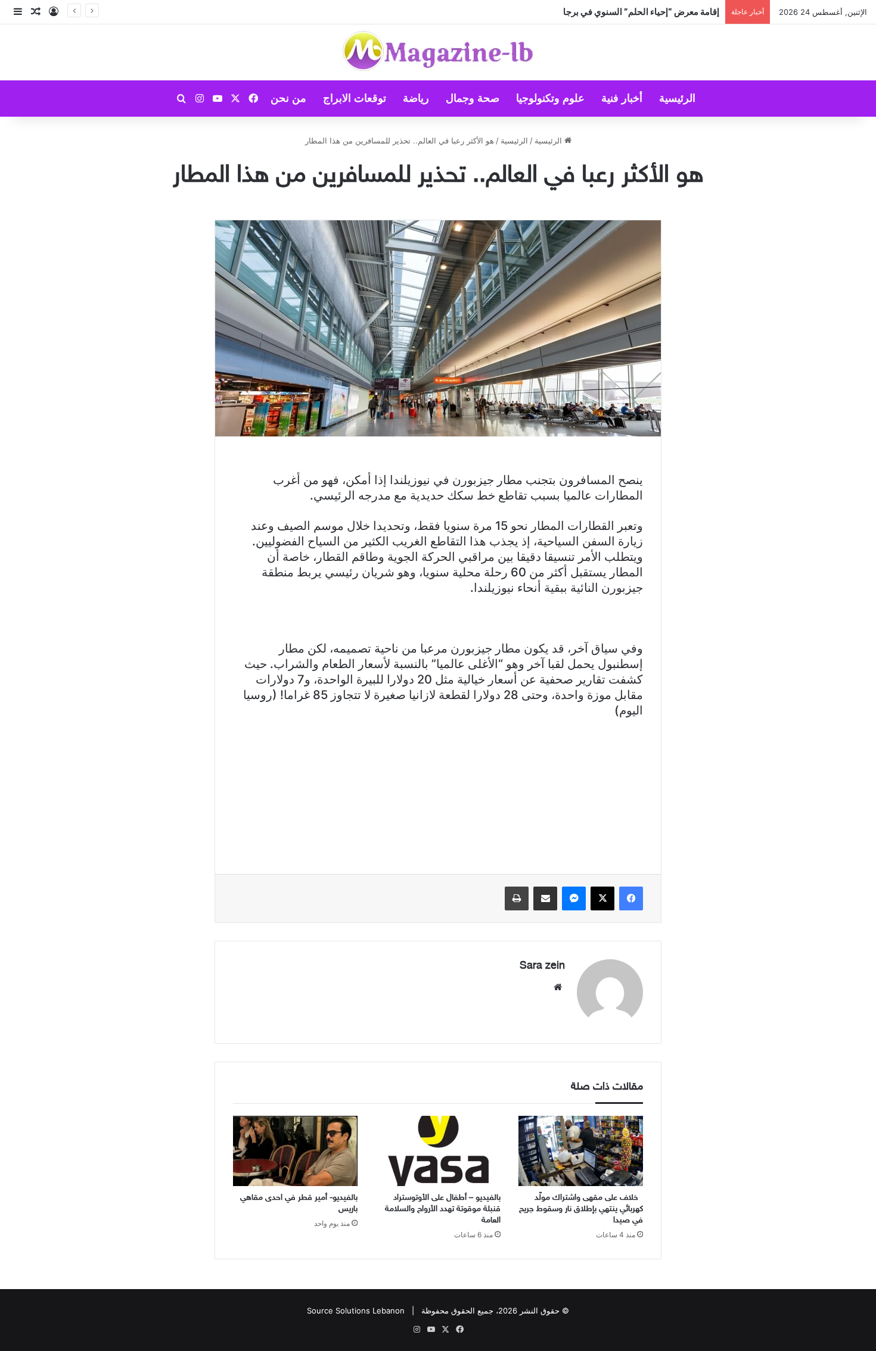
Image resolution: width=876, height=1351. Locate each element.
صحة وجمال (472, 98)
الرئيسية (677, 98)
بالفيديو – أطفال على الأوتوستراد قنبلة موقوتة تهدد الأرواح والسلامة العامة (443, 1209)
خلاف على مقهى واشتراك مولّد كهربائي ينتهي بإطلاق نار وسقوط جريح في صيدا (581, 1209)
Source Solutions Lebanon (356, 1310)
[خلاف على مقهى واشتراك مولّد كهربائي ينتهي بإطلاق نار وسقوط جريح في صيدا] (580, 1151)
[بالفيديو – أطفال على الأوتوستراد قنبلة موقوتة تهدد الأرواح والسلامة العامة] (437, 1151)
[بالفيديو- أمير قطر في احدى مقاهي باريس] (295, 1151)
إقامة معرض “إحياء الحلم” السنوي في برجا (641, 11)
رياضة (416, 98)
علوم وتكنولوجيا (550, 98)
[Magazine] (438, 52)
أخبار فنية (621, 98)
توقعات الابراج (354, 98)
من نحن (288, 98)
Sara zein (542, 966)
